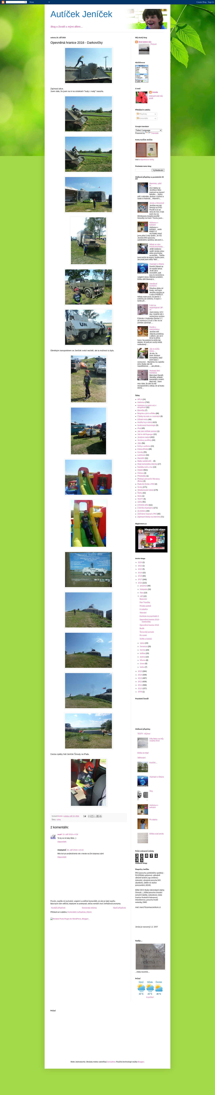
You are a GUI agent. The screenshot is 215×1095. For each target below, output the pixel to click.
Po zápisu (153, 820)
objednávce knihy (147, 160)
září (141, 596)
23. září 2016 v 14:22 (75, 850)
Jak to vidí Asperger (145, 434)
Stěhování (141, 758)
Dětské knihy (142, 419)
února (142, 664)
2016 (140, 583)
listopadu (144, 589)
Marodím (141, 458)
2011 (140, 685)
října (142, 593)
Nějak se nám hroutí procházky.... (156, 245)
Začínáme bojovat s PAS (147, 514)
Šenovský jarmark (147, 632)
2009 (140, 692)
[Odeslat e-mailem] (89, 816)
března (143, 660)
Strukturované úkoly (145, 490)
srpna (142, 643)
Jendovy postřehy (144, 440)
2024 (140, 562)
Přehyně (153, 44)
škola (139, 496)
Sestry (139, 487)
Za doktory (141, 511)
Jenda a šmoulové (156, 203)
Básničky (141, 410)
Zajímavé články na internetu (148, 517)
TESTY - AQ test (143, 734)
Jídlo (139, 443)
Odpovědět (61, 842)
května (143, 653)
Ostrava (140, 473)
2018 (140, 576)
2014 (140, 675)
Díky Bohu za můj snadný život (156, 740)
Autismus (141, 402)
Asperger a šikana (156, 264)
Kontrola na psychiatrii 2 (149, 616)
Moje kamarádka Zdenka (147, 464)
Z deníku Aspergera (145, 508)
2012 (140, 682)
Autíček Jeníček (81, 14)
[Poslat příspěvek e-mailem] (84, 816)
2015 (140, 671)
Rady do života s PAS (145, 484)
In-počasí (150, 997)
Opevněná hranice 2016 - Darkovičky (150, 621)
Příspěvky (143, 114)
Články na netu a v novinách (148, 416)
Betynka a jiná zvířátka (146, 413)
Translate (155, 133)
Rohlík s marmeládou (154, 328)
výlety (59, 819)
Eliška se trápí (143, 753)
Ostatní (140, 470)
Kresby (140, 452)
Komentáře (143, 118)
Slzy (151, 791)
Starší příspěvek (119, 908)
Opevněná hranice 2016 (149, 625)
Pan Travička (145, 602)
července (144, 646)
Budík (142, 628)
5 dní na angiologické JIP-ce (156, 307)
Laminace (141, 455)
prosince (143, 586)
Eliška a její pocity (156, 834)
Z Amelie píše (142, 505)
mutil (59, 834)
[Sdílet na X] (94, 816)
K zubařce (144, 609)
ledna (142, 667)
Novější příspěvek (58, 908)
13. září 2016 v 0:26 (70, 834)
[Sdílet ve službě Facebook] (97, 816)
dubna (143, 657)
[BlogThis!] (92, 816)
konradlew (111, 1062)
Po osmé (143, 635)
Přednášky (141, 476)
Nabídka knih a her (145, 467)
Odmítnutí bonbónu (153, 285)
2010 (140, 688)
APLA (139, 399)
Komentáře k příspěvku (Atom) (80, 912)
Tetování (143, 613)
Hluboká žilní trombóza (154, 372)
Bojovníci (143, 599)
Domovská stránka (89, 908)
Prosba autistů (145, 606)
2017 (140, 579)
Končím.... (153, 763)
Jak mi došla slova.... (154, 350)
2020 (140, 569)
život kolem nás (144, 42)
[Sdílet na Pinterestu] (100, 816)
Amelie (155, 92)
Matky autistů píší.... (145, 461)
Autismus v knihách (153, 224)
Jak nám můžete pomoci (147, 431)
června (143, 650)
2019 (140, 573)
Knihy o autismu (143, 446)
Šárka (139, 493)
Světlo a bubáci (146, 639)
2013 (140, 678)
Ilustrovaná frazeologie (146, 425)
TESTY (140, 499)
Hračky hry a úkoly (144, 422)
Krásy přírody (142, 449)
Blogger (141, 1062)
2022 (140, 566)
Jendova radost (143, 437)
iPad (139, 428)
